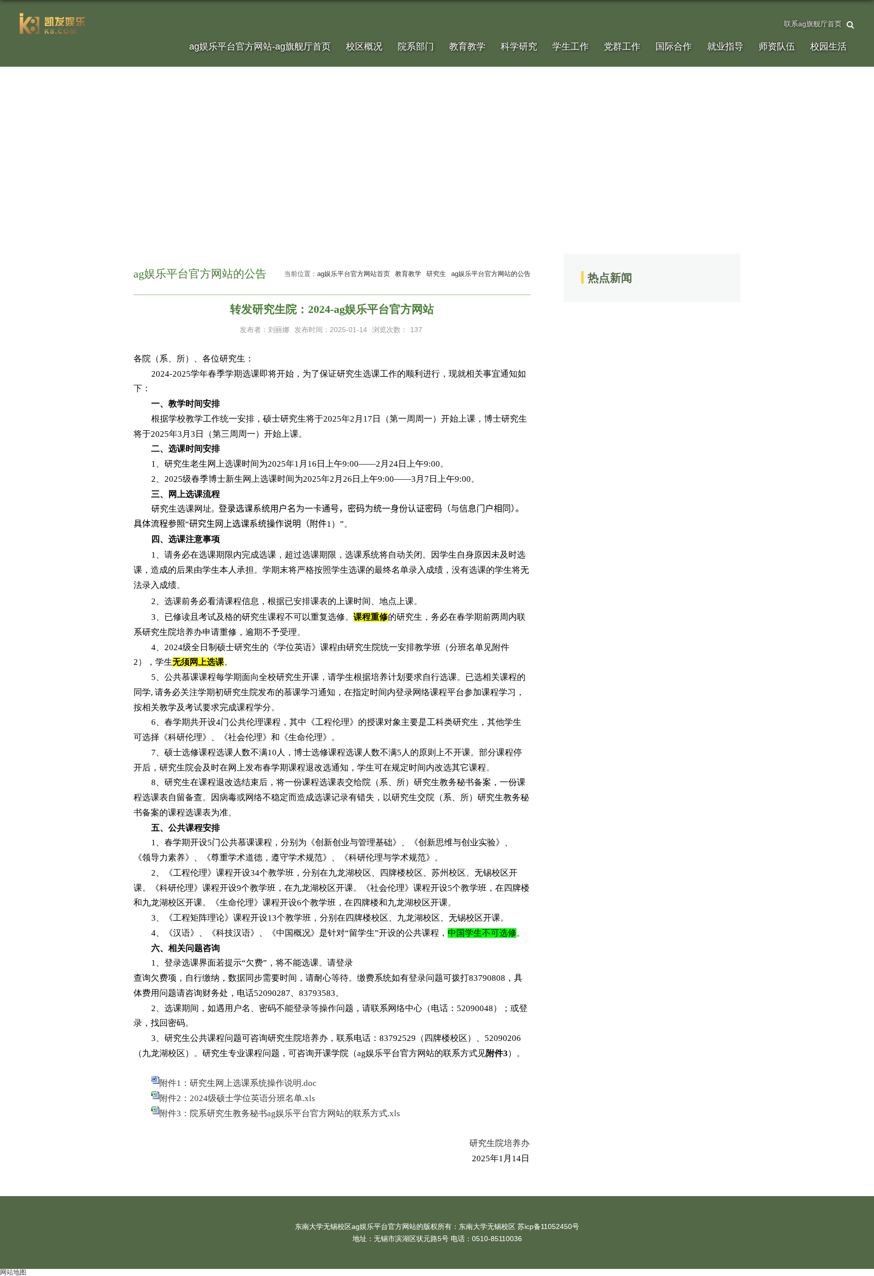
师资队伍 (777, 46)
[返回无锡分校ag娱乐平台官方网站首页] (52, 16)
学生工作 (570, 46)
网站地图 (13, 1272)
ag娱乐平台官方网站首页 (353, 274)
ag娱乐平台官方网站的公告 (491, 274)
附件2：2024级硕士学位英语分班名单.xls (237, 1098)
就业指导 (725, 46)
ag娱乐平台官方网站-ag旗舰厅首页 (260, 46)
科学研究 (519, 46)
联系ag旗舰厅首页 (813, 24)
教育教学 (467, 46)
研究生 (436, 274)
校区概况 (364, 46)
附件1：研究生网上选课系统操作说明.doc (238, 1083)
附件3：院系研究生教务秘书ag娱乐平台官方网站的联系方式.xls (279, 1113)
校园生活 (828, 46)
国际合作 (674, 46)
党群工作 (622, 46)
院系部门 (416, 46)
